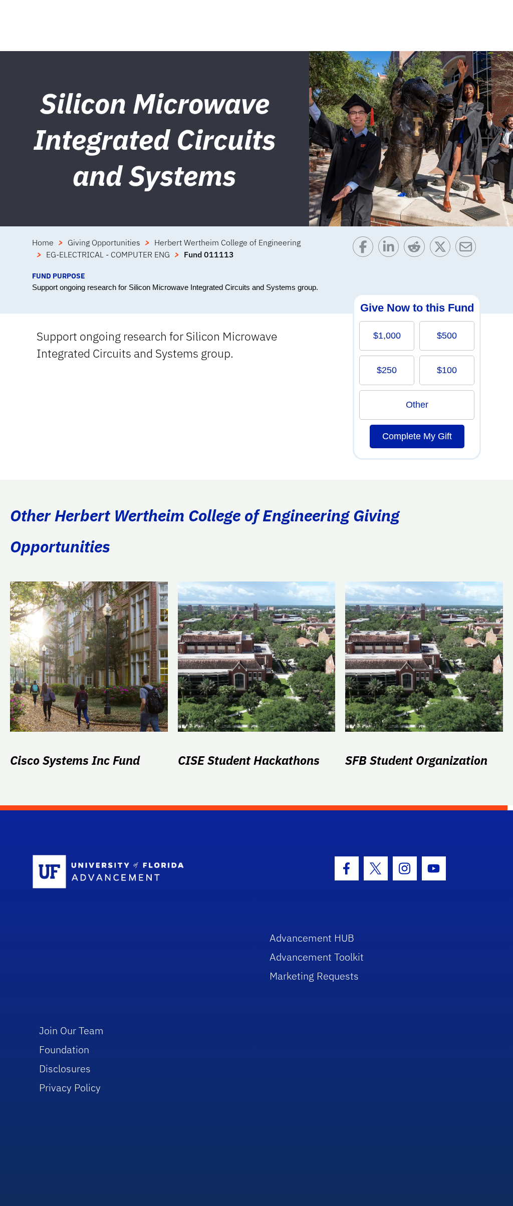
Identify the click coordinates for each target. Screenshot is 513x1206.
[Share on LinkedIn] (391, 253)
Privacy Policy (70, 1087)
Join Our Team (71, 1030)
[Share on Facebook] (365, 253)
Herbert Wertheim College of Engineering (227, 242)
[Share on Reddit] (416, 253)
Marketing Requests (314, 976)
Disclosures (65, 1068)
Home (43, 242)
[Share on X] (442, 253)
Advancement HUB (312, 938)
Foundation (64, 1049)
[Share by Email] (468, 253)
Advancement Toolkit (317, 957)
